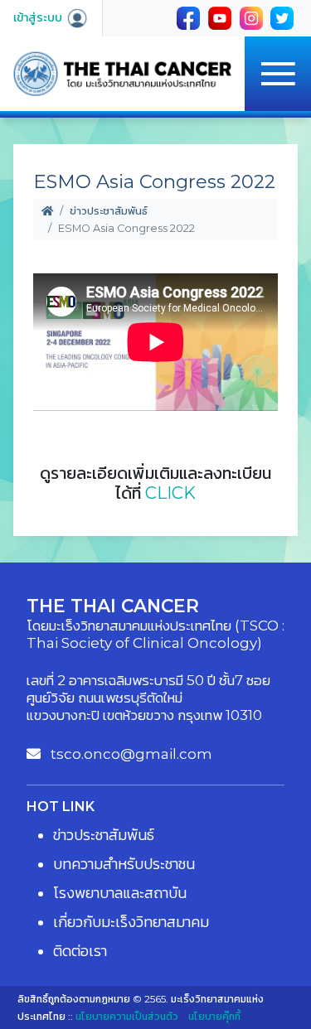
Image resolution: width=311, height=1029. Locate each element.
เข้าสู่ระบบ (39, 17)
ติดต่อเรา (80, 951)
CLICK (170, 493)
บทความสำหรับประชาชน (124, 864)
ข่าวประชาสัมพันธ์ (109, 211)
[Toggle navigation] (278, 73)
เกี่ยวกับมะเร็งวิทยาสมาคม (131, 922)
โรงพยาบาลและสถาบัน (120, 893)
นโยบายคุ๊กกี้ (214, 1016)
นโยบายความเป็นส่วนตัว (126, 1016)
